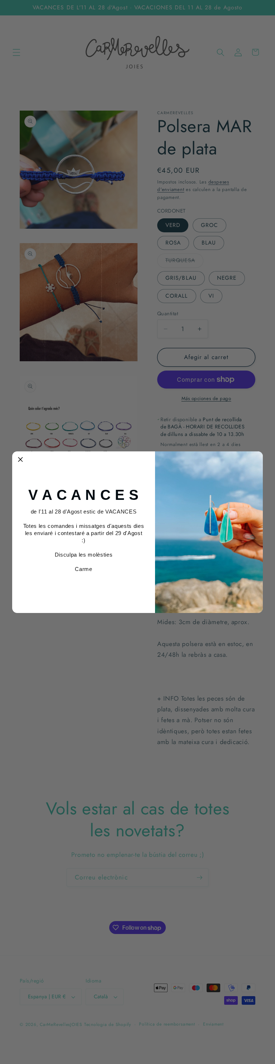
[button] (20, 460)
